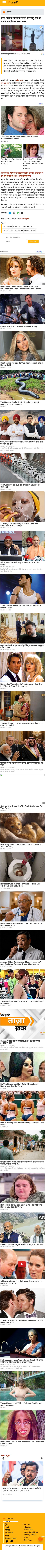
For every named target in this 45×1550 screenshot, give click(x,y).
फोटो (7, 1527)
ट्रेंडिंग (7, 1524)
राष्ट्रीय (9, 12)
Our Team (28, 1540)
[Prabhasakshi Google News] (42, 54)
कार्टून (7, 1535)
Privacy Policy (29, 1535)
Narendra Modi (30, 231)
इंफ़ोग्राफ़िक (9, 1533)
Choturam (17, 226)
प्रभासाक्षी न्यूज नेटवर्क (7, 54)
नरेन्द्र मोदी (19, 80)
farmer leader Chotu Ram (13, 231)
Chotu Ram (7, 226)
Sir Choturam (28, 226)
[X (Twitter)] (40, 38)
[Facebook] (40, 34)
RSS (26, 1537)
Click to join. (25, 219)
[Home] (4, 12)
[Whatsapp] (18, 214)
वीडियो (7, 1530)
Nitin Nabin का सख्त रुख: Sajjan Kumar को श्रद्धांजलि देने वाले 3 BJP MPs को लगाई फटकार (22, 1489)
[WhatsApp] (40, 43)
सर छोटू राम (5, 83)
